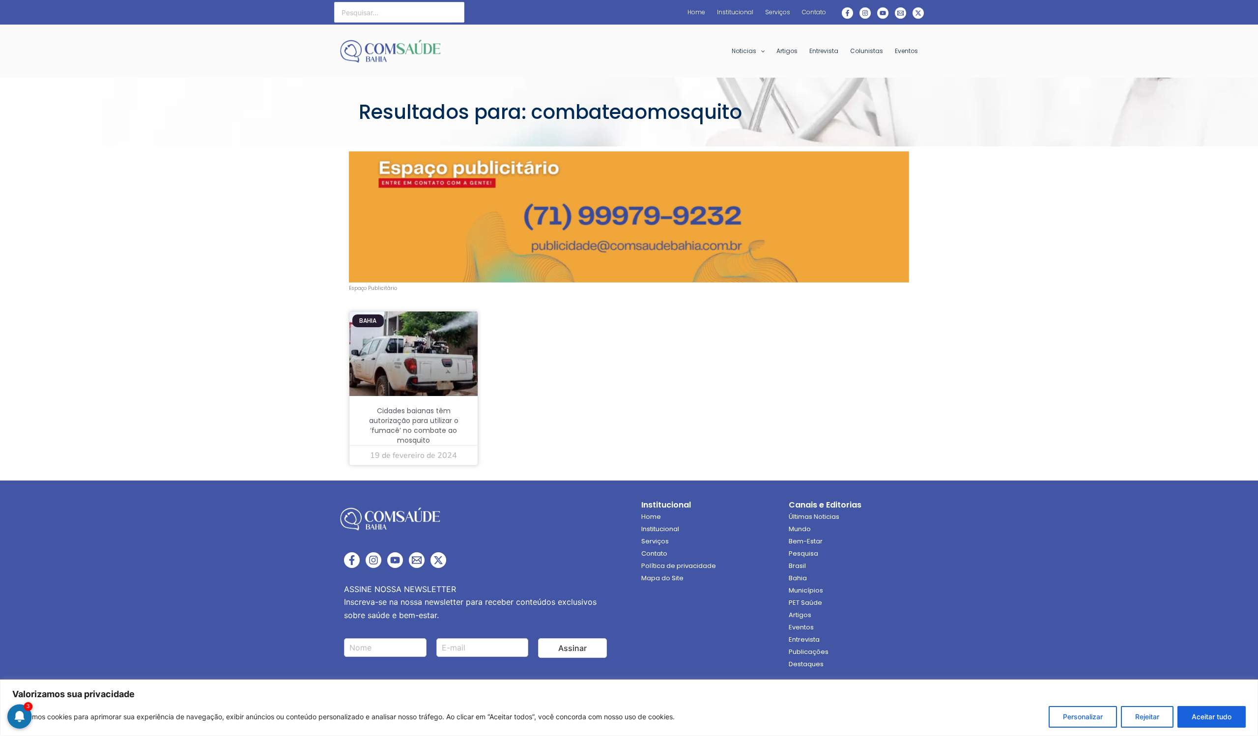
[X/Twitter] (918, 13)
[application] (760, 51)
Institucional (660, 529)
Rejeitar (1147, 716)
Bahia (798, 578)
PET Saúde (805, 602)
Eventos (801, 627)
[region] (629, 707)
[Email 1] (900, 13)
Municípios (806, 590)
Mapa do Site (662, 578)
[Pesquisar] (457, 12)
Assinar (572, 648)
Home (651, 516)
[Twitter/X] (438, 560)
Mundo (800, 529)
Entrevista (804, 639)
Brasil (797, 565)
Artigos (800, 615)
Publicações (809, 651)
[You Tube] (882, 13)
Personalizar (1083, 716)
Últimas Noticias (814, 516)
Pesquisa (803, 553)
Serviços (655, 541)
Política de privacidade (678, 565)
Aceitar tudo (1211, 716)
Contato (654, 553)
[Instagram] (865, 13)
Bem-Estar (806, 541)
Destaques (806, 664)
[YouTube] (395, 560)
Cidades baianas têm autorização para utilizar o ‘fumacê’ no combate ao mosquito (413, 425)
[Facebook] (847, 13)
